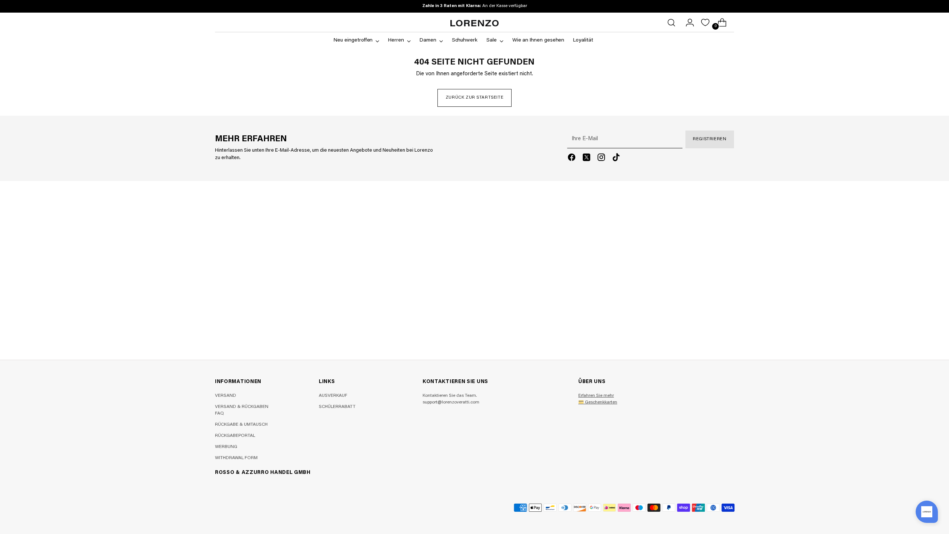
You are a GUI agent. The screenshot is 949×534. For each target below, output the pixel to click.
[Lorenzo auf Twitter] (586, 159)
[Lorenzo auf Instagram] (601, 159)
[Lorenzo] (474, 23)
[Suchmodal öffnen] (671, 22)
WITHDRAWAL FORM (236, 458)
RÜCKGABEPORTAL (235, 436)
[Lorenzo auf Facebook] (571, 159)
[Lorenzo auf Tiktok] (616, 159)
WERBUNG (226, 447)
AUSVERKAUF (333, 395)
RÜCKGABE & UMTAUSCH (241, 424)
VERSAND (225, 395)
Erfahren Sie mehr (596, 395)
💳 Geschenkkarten (597, 402)
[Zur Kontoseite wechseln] (686, 22)
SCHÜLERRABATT (337, 407)
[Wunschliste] (705, 22)
